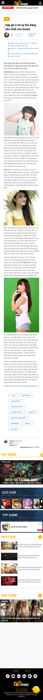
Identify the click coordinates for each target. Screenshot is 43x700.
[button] (41, 507)
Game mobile (6, 462)
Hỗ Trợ (27, 671)
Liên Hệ (15, 671)
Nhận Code (29, 545)
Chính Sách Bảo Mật (21, 689)
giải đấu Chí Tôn (16, 412)
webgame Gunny (16, 406)
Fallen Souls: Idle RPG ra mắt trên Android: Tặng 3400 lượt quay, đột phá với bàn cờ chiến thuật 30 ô (23, 483)
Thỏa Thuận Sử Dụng (21, 691)
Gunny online (15, 401)
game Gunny (26, 395)
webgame (31, 412)
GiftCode (8, 537)
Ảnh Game (9, 595)
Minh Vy (27, 423)
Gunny (13, 395)
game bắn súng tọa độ (18, 418)
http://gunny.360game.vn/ (29, 386)
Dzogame (16, 443)
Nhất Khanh (15, 423)
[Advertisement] (21, 645)
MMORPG (18, 441)
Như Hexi (14, 429)
